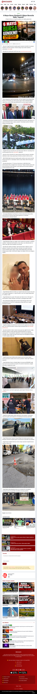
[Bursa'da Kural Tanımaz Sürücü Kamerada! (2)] (18, 75)
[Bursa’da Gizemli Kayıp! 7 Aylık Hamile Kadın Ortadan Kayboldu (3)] (15, 272)
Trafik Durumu (6, 678)
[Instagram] (18, 670)
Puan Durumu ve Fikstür (24, 678)
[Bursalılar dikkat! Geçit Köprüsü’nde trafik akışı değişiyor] (26, 599)
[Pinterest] (17, 670)
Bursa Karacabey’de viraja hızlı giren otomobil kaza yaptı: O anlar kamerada (21, 627)
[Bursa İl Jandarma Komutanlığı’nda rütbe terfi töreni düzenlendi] (10, 599)
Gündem (19, 4)
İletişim (17, 686)
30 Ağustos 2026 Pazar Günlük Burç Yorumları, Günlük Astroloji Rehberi (20, 646)
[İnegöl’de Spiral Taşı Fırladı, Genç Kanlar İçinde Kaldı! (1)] (18, 403)
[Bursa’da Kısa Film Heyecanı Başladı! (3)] (18, 229)
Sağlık (27, 4)
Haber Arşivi (6, 682)
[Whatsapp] (22, 670)
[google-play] (23, 672)
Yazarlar (11, 4)
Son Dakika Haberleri (23, 680)
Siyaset (23, 4)
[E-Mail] (9, 577)
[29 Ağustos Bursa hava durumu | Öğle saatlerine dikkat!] (10, 586)
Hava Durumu (22, 676)
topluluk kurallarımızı (11, 567)
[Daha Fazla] (8, 42)
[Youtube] (20, 670)
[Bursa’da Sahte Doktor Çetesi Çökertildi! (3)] (18, 346)
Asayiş (15, 4)
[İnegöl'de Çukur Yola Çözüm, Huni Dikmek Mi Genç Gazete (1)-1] (18, 466)
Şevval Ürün (10, 574)
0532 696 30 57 (19, 664)
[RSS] (24, 670)
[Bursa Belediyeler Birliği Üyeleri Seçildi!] (18, 314)
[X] (15, 670)
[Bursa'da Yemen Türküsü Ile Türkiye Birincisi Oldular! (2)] (18, 190)
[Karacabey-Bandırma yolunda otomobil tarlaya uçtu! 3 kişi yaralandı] (26, 611)
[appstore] (14, 672)
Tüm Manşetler (6, 680)
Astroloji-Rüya (12, 644)
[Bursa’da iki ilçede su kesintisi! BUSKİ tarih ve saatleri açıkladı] (10, 611)
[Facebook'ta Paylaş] (3, 42)
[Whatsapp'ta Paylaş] (6, 42)
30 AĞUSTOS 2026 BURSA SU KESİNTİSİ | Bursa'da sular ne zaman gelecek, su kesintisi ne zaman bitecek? (21, 637)
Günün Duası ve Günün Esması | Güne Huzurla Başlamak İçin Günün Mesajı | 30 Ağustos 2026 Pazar (21, 641)
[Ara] (32, 1)
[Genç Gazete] (7, 1)
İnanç (35, 4)
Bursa (2, 4)
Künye (20, 686)
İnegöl (5, 4)
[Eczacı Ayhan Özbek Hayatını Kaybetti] (18, 111)
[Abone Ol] (34, 41)
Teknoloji (31, 4)
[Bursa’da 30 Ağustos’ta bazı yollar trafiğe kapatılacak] (26, 586)
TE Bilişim (21, 688)
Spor (8, 4)
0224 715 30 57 (19, 662)
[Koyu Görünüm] (31, 1)
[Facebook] (13, 670)
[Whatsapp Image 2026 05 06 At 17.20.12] (18, 427)
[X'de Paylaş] (4, 42)
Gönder (4, 563)
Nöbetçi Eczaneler (7, 676)
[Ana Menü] (34, 1)
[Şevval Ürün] (5, 575)
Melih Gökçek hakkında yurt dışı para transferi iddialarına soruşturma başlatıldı (21, 632)
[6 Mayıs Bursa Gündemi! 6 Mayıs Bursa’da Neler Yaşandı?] (18, 31)
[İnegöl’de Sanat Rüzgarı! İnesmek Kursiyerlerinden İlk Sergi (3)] (18, 377)
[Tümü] (33, 622)
